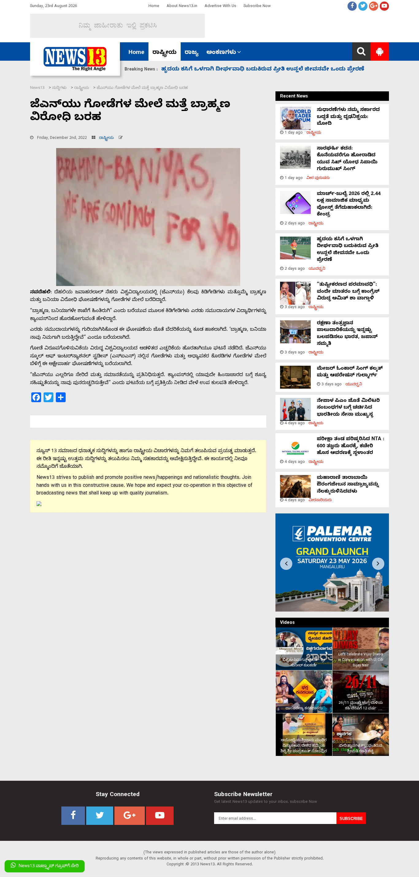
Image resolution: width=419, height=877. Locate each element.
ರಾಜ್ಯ (191, 53)
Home (153, 6)
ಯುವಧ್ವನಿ (317, 269)
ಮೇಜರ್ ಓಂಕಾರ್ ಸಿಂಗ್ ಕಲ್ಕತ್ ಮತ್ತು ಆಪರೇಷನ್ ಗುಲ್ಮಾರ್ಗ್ (350, 372)
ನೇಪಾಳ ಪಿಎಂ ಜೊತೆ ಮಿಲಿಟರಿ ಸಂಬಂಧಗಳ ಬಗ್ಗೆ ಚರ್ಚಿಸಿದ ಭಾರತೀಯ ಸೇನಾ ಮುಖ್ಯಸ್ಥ (348, 408)
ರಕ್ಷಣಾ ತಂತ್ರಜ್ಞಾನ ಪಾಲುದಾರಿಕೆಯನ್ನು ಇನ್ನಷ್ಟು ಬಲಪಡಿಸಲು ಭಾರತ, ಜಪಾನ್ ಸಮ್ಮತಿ (347, 334)
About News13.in (182, 6)
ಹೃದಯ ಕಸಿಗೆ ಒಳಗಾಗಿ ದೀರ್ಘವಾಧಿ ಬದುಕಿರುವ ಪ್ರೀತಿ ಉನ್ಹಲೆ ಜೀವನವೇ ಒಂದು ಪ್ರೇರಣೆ (348, 250)
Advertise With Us (220, 6)
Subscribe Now (257, 6)
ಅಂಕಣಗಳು (221, 53)
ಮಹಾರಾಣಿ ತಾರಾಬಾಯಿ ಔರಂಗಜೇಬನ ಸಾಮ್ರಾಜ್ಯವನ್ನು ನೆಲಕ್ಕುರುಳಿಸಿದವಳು (348, 485)
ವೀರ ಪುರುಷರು (318, 178)
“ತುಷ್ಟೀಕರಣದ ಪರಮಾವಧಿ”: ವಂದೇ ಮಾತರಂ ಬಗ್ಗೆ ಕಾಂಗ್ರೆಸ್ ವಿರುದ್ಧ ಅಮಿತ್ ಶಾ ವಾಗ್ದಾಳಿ (263, 70)
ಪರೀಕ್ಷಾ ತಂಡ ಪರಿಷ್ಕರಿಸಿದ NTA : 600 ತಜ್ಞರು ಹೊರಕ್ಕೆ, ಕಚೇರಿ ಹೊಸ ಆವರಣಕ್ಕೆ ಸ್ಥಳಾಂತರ (350, 446)
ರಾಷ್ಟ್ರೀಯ (164, 53)
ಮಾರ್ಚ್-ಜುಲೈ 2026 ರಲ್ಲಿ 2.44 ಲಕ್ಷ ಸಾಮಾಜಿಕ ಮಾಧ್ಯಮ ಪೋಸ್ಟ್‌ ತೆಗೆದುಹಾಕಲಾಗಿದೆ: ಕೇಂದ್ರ (349, 204)
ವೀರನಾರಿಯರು (320, 500)
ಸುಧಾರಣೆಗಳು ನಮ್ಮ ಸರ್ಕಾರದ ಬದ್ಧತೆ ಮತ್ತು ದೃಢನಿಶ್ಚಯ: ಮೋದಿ (348, 117)
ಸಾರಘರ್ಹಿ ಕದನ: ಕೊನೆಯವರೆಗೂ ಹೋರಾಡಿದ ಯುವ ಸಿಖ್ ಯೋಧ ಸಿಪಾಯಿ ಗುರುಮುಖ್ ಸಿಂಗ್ (347, 159)
